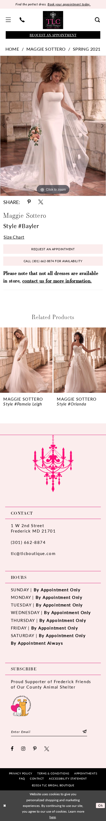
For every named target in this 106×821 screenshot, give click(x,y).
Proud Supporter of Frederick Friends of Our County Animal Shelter (51, 684)
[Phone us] (22, 20)
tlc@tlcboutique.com (33, 553)
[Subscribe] (84, 731)
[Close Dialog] (4, 805)
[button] (8, 20)
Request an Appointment (53, 249)
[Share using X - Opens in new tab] (40, 202)
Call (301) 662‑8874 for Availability (53, 261)
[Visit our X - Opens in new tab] (47, 749)
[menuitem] (8, 20)
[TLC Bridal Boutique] (53, 20)
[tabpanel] (53, 126)
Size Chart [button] (14, 237)
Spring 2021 (87, 49)
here (52, 817)
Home (12, 49)
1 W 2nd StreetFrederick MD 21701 (33, 528)
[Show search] (98, 20)
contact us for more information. (57, 280)
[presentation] (26, 360)
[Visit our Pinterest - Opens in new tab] (35, 749)
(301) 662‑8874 (28, 542)
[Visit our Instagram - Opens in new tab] (23, 749)
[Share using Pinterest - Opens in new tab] (29, 202)
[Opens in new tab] (21, 705)
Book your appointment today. (69, 4)
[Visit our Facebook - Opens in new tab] (12, 749)
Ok (100, 805)
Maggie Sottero (46, 49)
